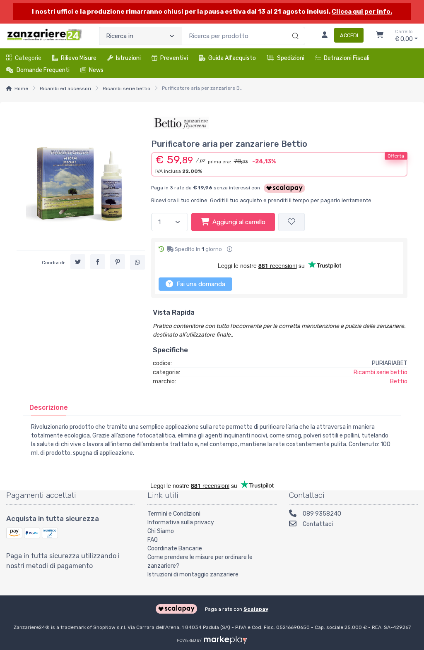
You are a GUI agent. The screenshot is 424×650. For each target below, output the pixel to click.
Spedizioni (290, 58)
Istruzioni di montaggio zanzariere (192, 574)
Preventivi (174, 58)
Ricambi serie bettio (126, 88)
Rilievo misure (78, 58)
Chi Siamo (160, 531)
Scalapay (255, 609)
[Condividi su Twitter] (77, 261)
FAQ (152, 539)
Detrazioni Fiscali (346, 58)
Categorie (28, 58)
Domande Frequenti (43, 70)
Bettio (398, 381)
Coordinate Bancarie (174, 548)
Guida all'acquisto (232, 58)
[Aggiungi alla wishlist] (291, 222)
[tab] (49, 407)
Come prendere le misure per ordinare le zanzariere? (200, 561)
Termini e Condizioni (173, 513)
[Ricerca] (294, 27)
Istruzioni (128, 58)
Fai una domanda (200, 284)
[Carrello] (379, 35)
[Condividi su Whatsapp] (137, 262)
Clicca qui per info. (362, 11)
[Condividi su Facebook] (97, 261)
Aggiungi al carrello (238, 222)
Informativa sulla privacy (180, 522)
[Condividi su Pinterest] (117, 261)
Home (21, 88)
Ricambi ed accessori (65, 88)
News (96, 70)
